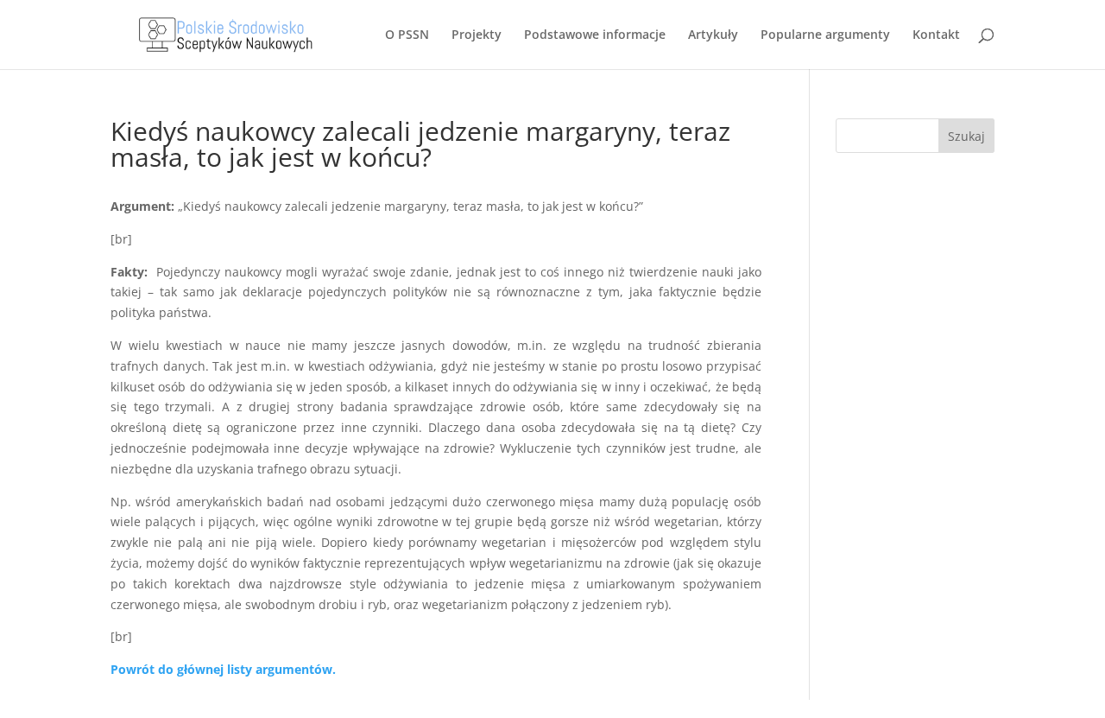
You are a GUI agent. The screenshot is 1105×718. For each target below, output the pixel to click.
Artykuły (713, 35)
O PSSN (407, 35)
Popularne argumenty (825, 35)
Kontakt (936, 35)
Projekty (476, 35)
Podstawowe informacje (595, 35)
